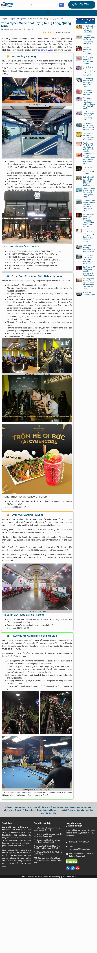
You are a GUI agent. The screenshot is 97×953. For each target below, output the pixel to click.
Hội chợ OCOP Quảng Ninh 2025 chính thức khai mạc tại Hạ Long (88, 259)
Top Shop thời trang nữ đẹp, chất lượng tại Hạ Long (88, 60)
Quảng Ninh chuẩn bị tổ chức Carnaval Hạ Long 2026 (88, 170)
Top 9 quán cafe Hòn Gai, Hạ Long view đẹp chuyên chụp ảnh (47, 841)
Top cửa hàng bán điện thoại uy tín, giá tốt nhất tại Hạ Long (88, 83)
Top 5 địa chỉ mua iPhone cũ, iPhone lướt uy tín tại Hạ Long (89, 126)
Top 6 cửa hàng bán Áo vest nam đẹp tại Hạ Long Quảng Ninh (48, 835)
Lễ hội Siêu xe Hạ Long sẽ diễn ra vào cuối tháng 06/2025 (89, 248)
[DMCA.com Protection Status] (71, 863)
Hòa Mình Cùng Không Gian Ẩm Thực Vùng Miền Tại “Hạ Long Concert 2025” (89, 205)
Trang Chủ (4, 19)
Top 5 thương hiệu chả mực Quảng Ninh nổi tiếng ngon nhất (89, 136)
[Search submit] (61, 5)
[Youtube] (77, 868)
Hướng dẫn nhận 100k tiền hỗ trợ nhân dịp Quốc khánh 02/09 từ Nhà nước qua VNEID (88, 236)
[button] (49, 12)
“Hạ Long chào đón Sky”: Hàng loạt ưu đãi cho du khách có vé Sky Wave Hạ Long (88, 284)
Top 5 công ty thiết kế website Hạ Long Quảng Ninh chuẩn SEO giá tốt (89, 71)
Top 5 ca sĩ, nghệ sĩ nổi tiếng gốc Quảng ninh (87, 50)
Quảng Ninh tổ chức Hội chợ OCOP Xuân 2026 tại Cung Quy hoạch (88, 181)
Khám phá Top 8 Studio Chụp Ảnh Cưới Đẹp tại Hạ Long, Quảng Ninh (47, 847)
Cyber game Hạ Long (44, 50)
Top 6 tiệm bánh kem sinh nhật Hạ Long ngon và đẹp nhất (89, 29)
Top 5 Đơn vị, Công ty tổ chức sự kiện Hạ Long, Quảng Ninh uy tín (89, 40)
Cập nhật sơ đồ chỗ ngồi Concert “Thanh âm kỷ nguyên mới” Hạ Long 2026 (89, 158)
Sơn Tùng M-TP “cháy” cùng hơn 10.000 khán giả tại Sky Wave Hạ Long (89, 271)
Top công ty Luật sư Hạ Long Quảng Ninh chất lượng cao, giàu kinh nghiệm (89, 103)
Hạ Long (23, 19)
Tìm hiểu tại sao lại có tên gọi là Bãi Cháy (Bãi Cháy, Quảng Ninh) (89, 193)
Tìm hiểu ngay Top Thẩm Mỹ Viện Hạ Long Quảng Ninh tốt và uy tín (88, 147)
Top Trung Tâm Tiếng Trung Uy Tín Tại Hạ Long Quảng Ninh (88, 116)
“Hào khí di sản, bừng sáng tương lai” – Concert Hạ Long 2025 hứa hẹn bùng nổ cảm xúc (89, 220)
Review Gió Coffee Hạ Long (89, 293)
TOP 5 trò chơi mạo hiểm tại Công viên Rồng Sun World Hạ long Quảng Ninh (48, 860)
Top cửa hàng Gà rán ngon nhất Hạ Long (88, 92)
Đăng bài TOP (14, 19)
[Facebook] (68, 868)
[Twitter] (73, 868)
